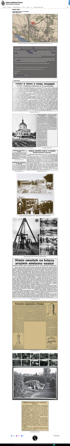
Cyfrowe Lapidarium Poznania (14, 2)
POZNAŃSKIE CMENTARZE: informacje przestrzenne (38, 7)
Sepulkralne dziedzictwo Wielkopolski (17, 7)
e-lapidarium (4, 7)
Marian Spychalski (31, 53)
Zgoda (54, 444)
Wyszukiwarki (27, 7)
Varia (31, 7)
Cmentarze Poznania (9, 7)
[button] (67, 7)
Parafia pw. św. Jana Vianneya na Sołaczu (20, 75)
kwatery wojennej (18, 60)
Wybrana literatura (17, 80)
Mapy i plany (23, 7)
